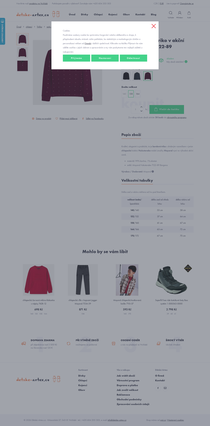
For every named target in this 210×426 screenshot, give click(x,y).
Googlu (88, 43)
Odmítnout (133, 58)
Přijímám (76, 58)
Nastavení (105, 58)
